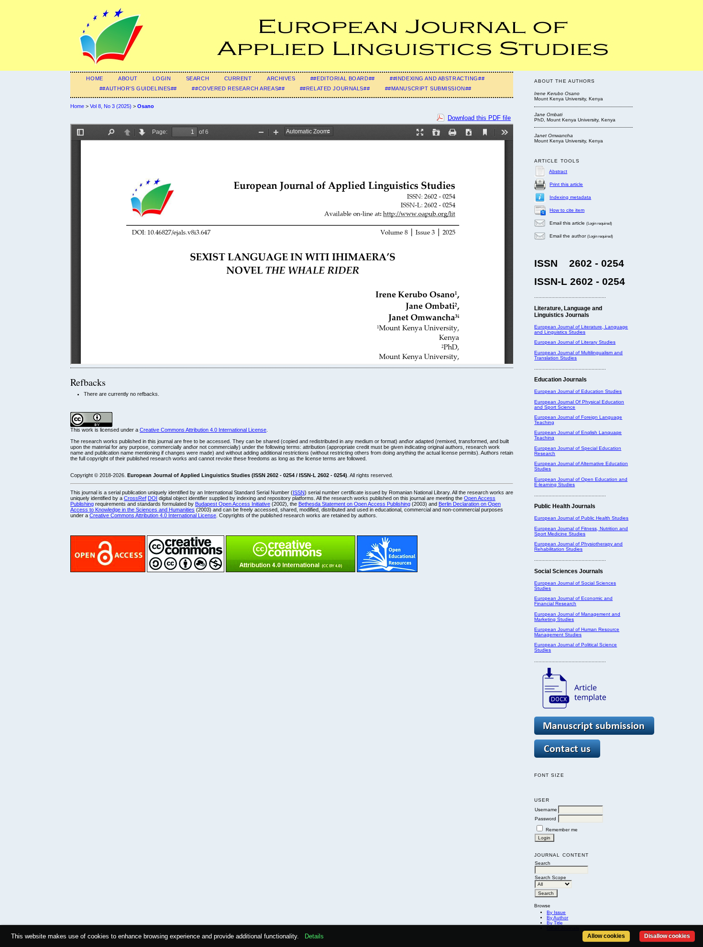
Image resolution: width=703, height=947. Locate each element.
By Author (557, 917)
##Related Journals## (335, 88)
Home (94, 78)
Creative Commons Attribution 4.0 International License (203, 430)
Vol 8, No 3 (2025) (111, 106)
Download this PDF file (479, 117)
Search (197, 78)
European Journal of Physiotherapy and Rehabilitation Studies (578, 546)
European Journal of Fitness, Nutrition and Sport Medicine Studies (581, 531)
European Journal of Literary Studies (574, 342)
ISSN (299, 492)
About (128, 78)
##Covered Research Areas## (238, 88)
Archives (281, 78)
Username (546, 809)
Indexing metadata (570, 197)
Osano (145, 106)
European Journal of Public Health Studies (581, 518)
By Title (555, 922)
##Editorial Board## (342, 78)
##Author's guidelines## (138, 88)
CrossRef (135, 498)
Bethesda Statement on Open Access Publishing (354, 504)
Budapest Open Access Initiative (232, 504)
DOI (152, 498)
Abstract (558, 171)
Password (545, 818)
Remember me (562, 829)
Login (162, 78)
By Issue (556, 912)
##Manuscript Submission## (428, 88)
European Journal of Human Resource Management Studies (576, 632)
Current (238, 78)
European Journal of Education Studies (578, 391)
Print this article (566, 184)
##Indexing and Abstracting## (437, 78)
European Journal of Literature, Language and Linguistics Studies (581, 329)
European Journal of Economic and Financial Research (573, 601)
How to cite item (566, 210)
